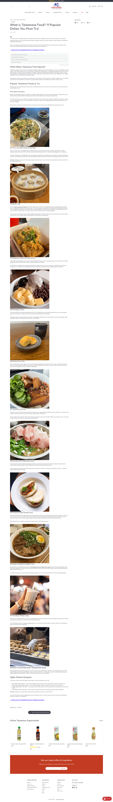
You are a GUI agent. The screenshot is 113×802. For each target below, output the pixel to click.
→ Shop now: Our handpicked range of (27, 50)
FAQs (58, 789)
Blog (87, 12)
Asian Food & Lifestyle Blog (19, 19)
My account (60, 791)
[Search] (29, 6)
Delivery (59, 782)
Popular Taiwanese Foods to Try (18, 57)
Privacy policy (30, 789)
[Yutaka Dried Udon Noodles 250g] (56, 736)
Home (11, 19)
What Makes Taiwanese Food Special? (19, 54)
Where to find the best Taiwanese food (19, 59)
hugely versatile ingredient (20, 207)
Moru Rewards (60, 785)
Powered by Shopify (60, 799)
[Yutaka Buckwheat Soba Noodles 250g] (75, 736)
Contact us (59, 787)
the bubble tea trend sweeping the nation (41, 567)
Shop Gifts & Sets (30, 12)
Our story (29, 784)
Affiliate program (31, 785)
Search (28, 782)
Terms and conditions (32, 787)
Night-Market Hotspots (16, 62)
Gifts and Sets (45, 782)
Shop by (75, 12)
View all (101, 720)
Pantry (48, 12)
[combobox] (20, 6)
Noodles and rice (46, 787)
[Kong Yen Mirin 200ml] (93, 736)
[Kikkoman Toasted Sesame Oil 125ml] (38, 737)
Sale (82, 12)
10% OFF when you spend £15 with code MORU (57, 1)
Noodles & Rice (57, 12)
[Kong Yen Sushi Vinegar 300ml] (19, 736)
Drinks (67, 12)
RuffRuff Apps (63, 65)
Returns (59, 784)
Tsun (68, 65)
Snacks (40, 12)
